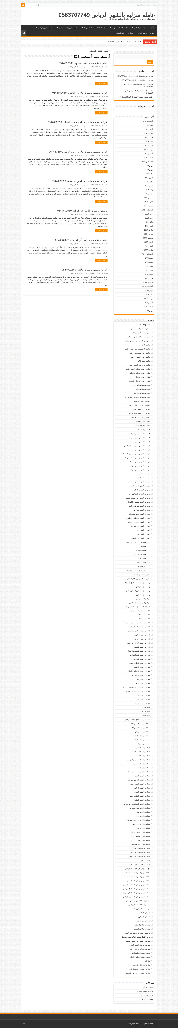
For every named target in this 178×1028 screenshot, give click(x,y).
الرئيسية (152, 27)
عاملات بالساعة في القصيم (140, 752)
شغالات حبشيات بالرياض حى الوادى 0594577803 (135, 76)
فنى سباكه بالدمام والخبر (141, 909)
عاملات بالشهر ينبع (143, 828)
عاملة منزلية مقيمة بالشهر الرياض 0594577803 (136, 97)
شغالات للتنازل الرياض (142, 703)
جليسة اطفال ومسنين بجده (140, 450)
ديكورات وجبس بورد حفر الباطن (138, 578)
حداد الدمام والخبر (143, 478)
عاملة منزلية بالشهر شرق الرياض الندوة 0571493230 (123, 41)
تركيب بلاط (146, 345)
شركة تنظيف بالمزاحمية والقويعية (138, 607)
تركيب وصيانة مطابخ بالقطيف (139, 373)
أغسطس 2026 (147, 121)
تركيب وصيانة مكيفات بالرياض (139, 381)
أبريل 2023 (149, 246)
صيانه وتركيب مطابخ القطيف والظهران (136, 719)
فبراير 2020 (148, 278)
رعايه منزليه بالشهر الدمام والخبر (138, 591)
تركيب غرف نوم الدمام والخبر (139, 365)
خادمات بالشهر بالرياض (141, 510)
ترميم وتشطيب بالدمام (142, 393)
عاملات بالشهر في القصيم (140, 824)
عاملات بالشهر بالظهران (141, 800)
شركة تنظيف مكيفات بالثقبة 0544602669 (85, 269)
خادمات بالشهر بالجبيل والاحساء (138, 502)
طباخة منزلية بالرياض (142, 732)
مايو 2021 (149, 266)
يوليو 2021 (149, 258)
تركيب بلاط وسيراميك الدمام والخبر (137, 349)
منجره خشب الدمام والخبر (140, 953)
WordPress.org (147, 999)
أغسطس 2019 (147, 286)
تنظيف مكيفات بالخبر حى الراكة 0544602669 (82, 210)
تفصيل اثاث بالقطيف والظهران (139, 413)
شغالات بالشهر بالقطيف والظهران (138, 671)
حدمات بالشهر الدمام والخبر (140, 486)
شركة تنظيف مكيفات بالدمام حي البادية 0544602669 (78, 151)
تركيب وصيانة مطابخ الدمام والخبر (138, 369)
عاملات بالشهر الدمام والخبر (140, 784)
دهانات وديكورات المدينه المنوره (138, 570)
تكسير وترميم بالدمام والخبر (140, 417)
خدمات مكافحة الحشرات (121, 28)
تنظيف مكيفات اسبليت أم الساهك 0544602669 (81, 240)
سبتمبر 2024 (148, 206)
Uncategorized (144, 325)
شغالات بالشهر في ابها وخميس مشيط (136, 687)
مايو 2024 (149, 222)
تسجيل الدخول (147, 987)
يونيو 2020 (149, 274)
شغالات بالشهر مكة (143, 695)
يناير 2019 (149, 294)
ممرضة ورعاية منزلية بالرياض (139, 949)
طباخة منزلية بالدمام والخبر (140, 728)
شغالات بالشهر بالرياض (46, 28)
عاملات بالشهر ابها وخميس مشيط (138, 772)
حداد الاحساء (145, 474)
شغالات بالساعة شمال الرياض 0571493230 (137, 80)
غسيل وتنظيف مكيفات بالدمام (83, 67)
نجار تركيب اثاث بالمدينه (141, 965)
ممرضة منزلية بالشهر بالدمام (139, 945)
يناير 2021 (149, 270)
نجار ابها (147, 961)
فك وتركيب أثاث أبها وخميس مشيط (137, 901)
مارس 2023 (148, 250)
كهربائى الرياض (144, 913)
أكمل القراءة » (101, 83)
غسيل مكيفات (145, 860)
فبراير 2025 (148, 186)
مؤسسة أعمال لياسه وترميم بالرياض (137, 933)
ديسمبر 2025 (148, 145)
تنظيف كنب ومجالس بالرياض (139, 421)
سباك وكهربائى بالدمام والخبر (139, 603)
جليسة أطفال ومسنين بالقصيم (139, 442)
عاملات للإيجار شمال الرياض (140, 836)
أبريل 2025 (149, 178)
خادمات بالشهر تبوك (143, 530)
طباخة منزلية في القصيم (141, 736)
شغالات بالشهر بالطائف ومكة (139, 663)
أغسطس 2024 (147, 210)
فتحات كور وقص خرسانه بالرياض (138, 881)
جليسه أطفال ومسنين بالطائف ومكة (137, 458)
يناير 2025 (149, 190)
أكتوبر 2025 (148, 153)
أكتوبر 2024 (148, 202)
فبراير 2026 (148, 137)
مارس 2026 (148, 133)
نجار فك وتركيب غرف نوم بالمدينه (138, 973)
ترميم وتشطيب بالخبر (142, 389)
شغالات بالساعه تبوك (142, 639)
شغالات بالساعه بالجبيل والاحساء (138, 627)
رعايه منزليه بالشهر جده (141, 595)
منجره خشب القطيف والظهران (139, 957)
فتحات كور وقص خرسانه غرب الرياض (136, 897)
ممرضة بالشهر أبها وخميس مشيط (138, 941)
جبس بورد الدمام (144, 429)
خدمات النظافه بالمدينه (142, 546)
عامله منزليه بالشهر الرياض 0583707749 (107, 15)
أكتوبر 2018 (148, 303)
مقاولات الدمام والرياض (124, 33)
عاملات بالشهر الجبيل (142, 776)
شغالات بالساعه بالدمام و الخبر (139, 631)
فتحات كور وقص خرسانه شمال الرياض (136, 893)
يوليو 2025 (149, 166)
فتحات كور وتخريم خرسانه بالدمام (138, 873)
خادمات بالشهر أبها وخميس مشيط (137, 498)
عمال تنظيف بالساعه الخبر (140, 848)
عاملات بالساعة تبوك (142, 748)
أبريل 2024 (149, 226)
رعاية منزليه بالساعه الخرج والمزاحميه (136, 583)
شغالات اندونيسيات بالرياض (140, 611)
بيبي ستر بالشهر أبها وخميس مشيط (137, 341)
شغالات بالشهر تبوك (143, 679)
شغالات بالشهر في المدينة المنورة (138, 691)
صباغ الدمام (146, 711)
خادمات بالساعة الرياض (141, 490)
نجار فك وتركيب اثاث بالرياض (139, 969)
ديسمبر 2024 (148, 194)
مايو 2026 (149, 125)
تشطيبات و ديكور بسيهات (141, 401)
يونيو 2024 (149, 218)
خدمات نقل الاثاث (143, 558)
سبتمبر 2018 (148, 307)
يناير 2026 (149, 141)
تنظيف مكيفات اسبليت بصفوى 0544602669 (83, 63)
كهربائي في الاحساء (143, 921)
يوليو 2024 (149, 214)
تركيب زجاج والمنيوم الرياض (140, 357)
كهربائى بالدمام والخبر (142, 917)
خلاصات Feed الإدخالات (144, 991)
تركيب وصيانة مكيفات (142, 377)
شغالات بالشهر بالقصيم (142, 667)
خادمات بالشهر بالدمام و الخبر (139, 506)
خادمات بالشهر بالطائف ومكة (139, 514)
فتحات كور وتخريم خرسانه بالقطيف (137, 877)
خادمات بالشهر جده (143, 534)
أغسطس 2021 (147, 254)
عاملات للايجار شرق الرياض (140, 840)
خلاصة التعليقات (147, 995)
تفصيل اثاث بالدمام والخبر (141, 409)
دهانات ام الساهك (143, 566)
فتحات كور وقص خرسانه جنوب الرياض (136, 885)
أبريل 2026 (149, 129)
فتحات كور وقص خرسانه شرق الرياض (136, 889)
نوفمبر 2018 (148, 298)
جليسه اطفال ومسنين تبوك (140, 470)
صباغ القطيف (145, 715)
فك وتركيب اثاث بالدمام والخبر (139, 905)
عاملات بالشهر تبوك (143, 812)
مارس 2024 (148, 230)
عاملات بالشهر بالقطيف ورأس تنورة (137, 804)
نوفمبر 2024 (148, 198)
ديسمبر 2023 (148, 238)
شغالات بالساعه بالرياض (145, 33)
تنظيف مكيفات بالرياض (142, 425)
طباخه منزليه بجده (143, 744)
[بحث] (23, 5)
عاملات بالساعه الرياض (141, 764)
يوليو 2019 (149, 290)
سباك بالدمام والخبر (143, 599)
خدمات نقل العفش (141, 28)
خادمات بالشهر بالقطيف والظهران (138, 518)
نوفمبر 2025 (148, 149)
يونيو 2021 (149, 262)
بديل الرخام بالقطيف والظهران (139, 337)
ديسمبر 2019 (148, 282)
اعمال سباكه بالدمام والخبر (140, 329)
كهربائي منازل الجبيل (142, 925)
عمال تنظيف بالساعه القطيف (139, 856)
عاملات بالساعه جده (143, 768)
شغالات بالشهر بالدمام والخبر (69, 28)
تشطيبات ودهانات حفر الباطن (139, 405)
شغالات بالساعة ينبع (143, 619)
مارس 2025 (148, 182)
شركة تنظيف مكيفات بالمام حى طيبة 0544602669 (80, 181)
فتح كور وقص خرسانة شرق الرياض (137, 868)
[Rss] (38, 5)
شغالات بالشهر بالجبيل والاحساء (139, 651)
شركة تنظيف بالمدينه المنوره (146, 5)
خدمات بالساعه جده (143, 550)
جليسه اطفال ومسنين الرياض (139, 466)
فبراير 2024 (148, 234)
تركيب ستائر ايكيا (144, 361)
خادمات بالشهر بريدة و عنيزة (140, 526)
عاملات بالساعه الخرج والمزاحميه (138, 760)
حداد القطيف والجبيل (142, 482)
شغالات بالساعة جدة (143, 615)
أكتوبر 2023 (148, 242)
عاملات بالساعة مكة (143, 756)
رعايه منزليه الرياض (143, 587)
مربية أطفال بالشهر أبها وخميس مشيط (136, 937)
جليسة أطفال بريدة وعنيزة (140, 433)
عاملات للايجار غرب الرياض (140, 844)
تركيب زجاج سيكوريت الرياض (139, 353)
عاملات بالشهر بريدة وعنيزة (140, 808)
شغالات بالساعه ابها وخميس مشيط (137, 623)
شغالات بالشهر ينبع (143, 699)
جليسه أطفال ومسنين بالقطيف (139, 462)
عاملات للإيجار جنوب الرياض (140, 832)
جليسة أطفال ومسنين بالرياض (139, 438)
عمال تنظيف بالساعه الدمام (140, 852)
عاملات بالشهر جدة (143, 816)
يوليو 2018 (149, 311)
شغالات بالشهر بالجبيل (142, 647)
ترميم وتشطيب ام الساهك (140, 385)
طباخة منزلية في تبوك (142, 740)
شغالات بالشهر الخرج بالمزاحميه (138, 643)
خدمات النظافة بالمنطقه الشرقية (96, 28)
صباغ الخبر (146, 707)
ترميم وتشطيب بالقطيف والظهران (137, 397)
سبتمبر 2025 (148, 158)
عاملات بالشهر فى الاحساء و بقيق (138, 820)
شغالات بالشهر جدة (143, 683)
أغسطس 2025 (147, 162)
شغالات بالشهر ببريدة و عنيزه (139, 675)
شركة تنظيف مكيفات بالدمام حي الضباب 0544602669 (78, 122)
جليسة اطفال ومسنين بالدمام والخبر (137, 446)
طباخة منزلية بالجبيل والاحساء (139, 723)
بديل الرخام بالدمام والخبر (141, 333)
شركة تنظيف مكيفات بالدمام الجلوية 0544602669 (80, 92)
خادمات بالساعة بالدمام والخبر (139, 494)
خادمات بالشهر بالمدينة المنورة (139, 522)
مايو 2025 (149, 174)
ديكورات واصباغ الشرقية (141, 574)
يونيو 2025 (149, 170)
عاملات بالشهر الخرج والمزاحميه (138, 780)
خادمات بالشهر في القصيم (140, 538)
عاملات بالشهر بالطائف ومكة (140, 796)
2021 (100, 51)
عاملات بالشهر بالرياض (142, 792)
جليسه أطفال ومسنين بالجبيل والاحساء (136, 454)
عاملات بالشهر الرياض (142, 788)
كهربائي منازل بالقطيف (142, 929)
